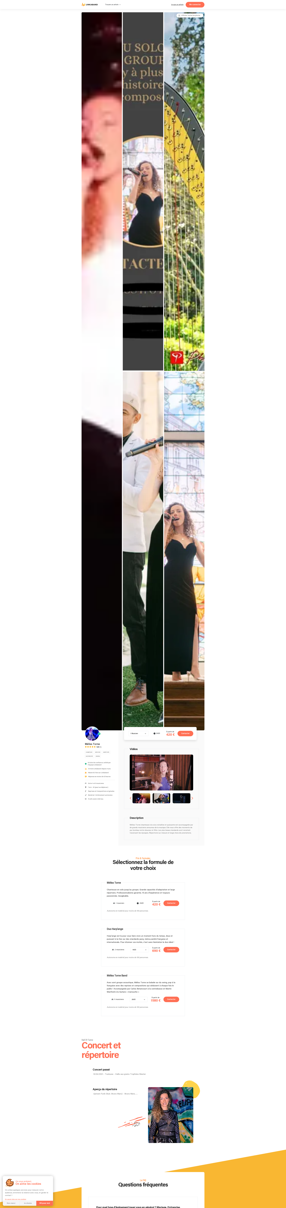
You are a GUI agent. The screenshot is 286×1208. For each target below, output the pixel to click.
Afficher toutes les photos (190, 15)
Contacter (185, 733)
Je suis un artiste (177, 4)
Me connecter (195, 5)
